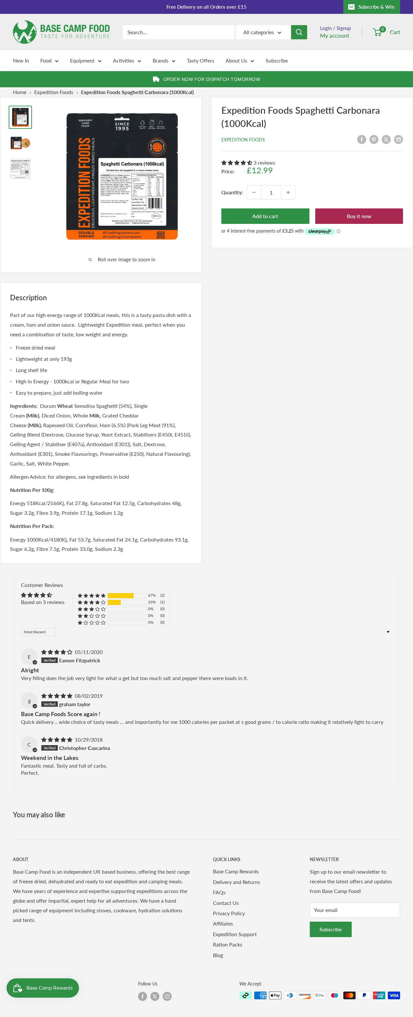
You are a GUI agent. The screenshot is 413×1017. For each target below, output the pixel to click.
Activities (123, 60)
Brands (160, 60)
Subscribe (277, 60)
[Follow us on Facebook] (142, 996)
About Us (236, 60)
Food (46, 60)
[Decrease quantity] (254, 192)
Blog (218, 955)
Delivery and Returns (236, 882)
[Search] (299, 32)
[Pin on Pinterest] (373, 139)
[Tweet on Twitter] (386, 139)
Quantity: (232, 192)
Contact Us (226, 903)
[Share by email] (398, 139)
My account (334, 35)
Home (19, 92)
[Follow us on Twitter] (154, 996)
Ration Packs (227, 944)
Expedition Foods (53, 92)
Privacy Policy (229, 913)
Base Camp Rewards (236, 871)
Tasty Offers (200, 60)
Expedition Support (235, 934)
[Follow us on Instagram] (167, 996)
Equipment (82, 60)
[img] (57, 652)
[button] (237, 162)
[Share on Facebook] (361, 139)
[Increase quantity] (288, 192)
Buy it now (359, 216)
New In (21, 60)
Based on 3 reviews (43, 602)
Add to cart (265, 216)
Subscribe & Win (376, 7)
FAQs (219, 892)
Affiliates (223, 923)
